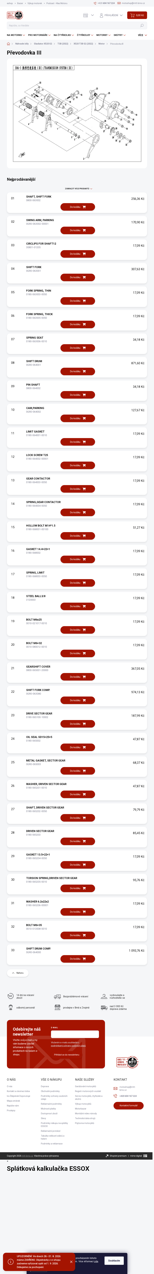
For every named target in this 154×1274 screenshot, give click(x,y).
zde (96, 1261)
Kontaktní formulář (129, 1105)
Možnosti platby (48, 1108)
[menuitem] (16, 35)
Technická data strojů (85, 1118)
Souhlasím (114, 1260)
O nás (9, 1086)
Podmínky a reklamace (52, 1143)
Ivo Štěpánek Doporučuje (18, 1096)
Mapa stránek (13, 1101)
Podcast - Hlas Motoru (56, 3)
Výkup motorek (35, 3)
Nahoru (20, 973)
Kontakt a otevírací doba (18, 1091)
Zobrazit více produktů (77, 189)
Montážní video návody (86, 1113)
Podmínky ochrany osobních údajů (54, 1097)
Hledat (142, 25)
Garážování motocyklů (85, 1086)
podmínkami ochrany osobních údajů (68, 1045)
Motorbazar (80, 1108)
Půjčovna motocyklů (84, 1123)
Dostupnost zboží (49, 1113)
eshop (10, 3)
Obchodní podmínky (50, 1091)
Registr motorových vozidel (88, 1091)
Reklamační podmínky (51, 1104)
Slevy (43, 1118)
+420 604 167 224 (128, 1096)
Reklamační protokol (50, 1131)
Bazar (20, 3)
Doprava (45, 1086)
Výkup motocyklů (83, 1104)
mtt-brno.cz (27, 1156)
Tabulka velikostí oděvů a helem (52, 1137)
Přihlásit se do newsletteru (66, 1055)
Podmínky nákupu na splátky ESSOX (54, 1124)
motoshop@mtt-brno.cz (128, 1088)
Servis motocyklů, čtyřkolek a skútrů (88, 1097)
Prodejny (11, 1110)
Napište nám (13, 1105)
